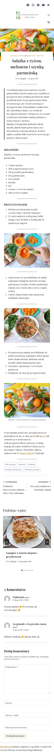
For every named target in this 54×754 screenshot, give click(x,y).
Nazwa (8, 703)
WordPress (5, 746)
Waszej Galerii (26, 453)
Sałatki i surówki (36, 56)
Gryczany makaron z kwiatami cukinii (40, 486)
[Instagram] (33, 5)
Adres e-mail (11, 715)
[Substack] (48, 5)
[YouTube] (43, 5)
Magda (23, 78)
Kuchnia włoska (17, 56)
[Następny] (47, 542)
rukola (31, 464)
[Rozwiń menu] (48, 15)
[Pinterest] (38, 5)
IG (44, 436)
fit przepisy (10, 464)
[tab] (22, 570)
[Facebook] (28, 5)
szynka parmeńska (13, 469)
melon (22, 464)
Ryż (26, 56)
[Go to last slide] (7, 542)
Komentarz (11, 667)
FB (34, 436)
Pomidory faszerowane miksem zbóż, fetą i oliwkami (13, 488)
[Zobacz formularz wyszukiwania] (48, 22)
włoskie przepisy (32, 469)
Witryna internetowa (16, 727)
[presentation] (27, 532)
